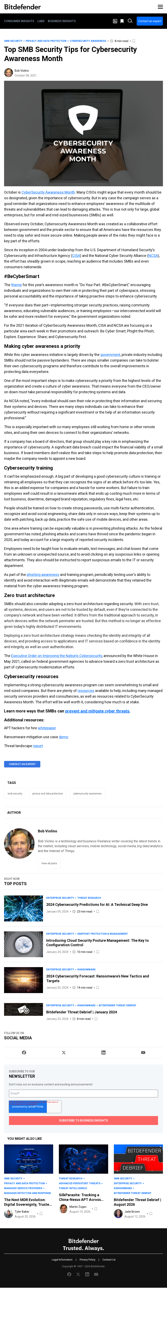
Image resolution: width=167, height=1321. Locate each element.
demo (63, 737)
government (110, 354)
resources (86, 691)
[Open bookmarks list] (122, 21)
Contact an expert (149, 21)
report (38, 746)
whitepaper (47, 728)
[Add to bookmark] (134, 41)
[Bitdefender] (22, 6)
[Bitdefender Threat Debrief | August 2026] (138, 1159)
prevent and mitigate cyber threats (97, 711)
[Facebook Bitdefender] (24, 1053)
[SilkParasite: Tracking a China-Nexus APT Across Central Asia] (83, 1159)
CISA (76, 255)
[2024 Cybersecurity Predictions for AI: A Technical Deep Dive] (23, 908)
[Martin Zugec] (63, 1208)
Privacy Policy (87, 1259)
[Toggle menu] (160, 6)
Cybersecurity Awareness (88, 41)
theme (16, 285)
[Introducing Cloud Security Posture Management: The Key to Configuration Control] (23, 944)
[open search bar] (130, 21)
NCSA (153, 255)
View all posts (49, 863)
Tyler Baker (22, 1211)
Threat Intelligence (73, 1188)
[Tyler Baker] (8, 1213)
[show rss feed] (115, 21)
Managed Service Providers (23, 1188)
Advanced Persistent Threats (79, 1183)
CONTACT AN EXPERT (22, 764)
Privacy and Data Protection (46, 41)
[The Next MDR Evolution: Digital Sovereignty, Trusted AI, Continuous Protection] (28, 1159)
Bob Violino (22, 70)
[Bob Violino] (8, 72)
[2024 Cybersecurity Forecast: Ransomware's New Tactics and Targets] (23, 980)
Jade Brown (132, 1211)
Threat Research (89, 897)
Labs (41, 21)
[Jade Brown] (118, 1213)
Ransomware (86, 969)
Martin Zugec (78, 1206)
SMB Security (13, 41)
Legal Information (62, 1259)
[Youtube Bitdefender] (143, 1053)
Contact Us (108, 1259)
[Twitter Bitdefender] (64, 1053)
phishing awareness (43, 574)
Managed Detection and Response (27, 1193)
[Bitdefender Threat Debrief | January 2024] (23, 1012)
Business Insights (62, 21)
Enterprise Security (60, 897)
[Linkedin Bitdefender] (103, 1053)
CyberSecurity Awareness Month (48, 192)
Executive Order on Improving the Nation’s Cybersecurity (56, 656)
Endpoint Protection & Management (102, 933)
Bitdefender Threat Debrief (117, 1005)
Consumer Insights (19, 21)
